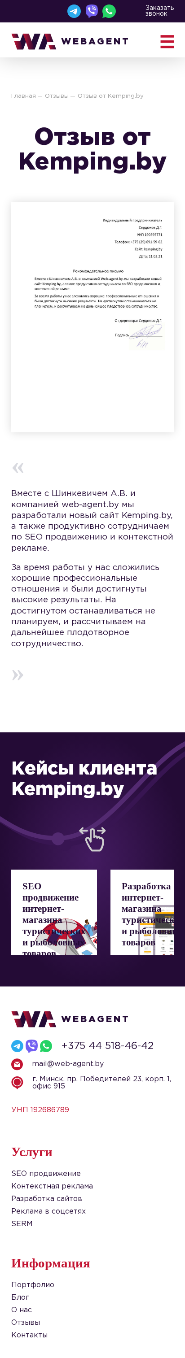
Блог (20, 1297)
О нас (21, 1310)
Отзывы (57, 96)
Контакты (29, 1335)
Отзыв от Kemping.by (111, 96)
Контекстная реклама (52, 1186)
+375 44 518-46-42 (107, 1046)
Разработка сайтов (46, 1199)
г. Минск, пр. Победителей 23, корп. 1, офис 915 (101, 1083)
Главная (23, 96)
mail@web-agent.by (68, 1064)
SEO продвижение (46, 1174)
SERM (22, 1224)
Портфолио (32, 1285)
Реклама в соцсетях (48, 1211)
